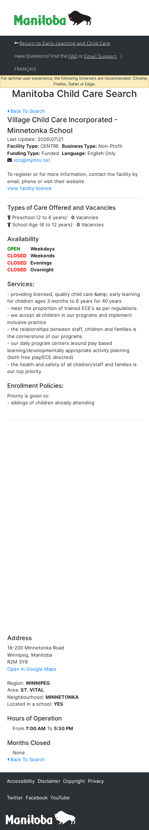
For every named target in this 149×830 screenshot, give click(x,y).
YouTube (60, 797)
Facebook (37, 797)
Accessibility (21, 781)
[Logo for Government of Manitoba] (52, 18)
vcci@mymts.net (31, 160)
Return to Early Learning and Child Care (65, 43)
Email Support (100, 56)
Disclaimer (49, 781)
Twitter (15, 797)
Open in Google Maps (31, 669)
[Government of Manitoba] (40, 817)
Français (25, 69)
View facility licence (29, 188)
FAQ (72, 56)
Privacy (96, 781)
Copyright (74, 781)
